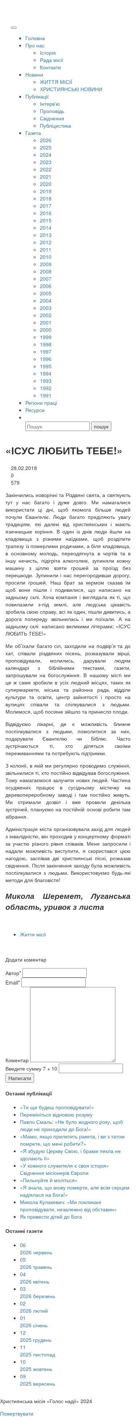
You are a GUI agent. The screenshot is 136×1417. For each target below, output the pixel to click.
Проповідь (52, 110)
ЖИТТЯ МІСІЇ (56, 81)
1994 (45, 373)
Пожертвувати (16, 1413)
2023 (45, 162)
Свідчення (52, 118)
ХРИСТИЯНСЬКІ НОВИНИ (71, 89)
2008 (45, 271)
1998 (45, 344)
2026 (45, 140)
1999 (45, 337)
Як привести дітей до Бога (51, 1216)
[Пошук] (28, 417)
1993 (45, 380)
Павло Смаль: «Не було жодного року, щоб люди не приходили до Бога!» (71, 1125)
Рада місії (51, 59)
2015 (45, 220)
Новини (34, 74)
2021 (45, 176)
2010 (45, 256)
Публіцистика (55, 125)
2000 (45, 329)
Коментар (17, 1060)
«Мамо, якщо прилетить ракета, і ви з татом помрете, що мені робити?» (72, 1140)
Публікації (37, 96)
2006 (45, 286)
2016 (45, 213)
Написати (19, 1078)
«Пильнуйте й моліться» (49, 1180)
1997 (45, 351)
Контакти (50, 67)
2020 (45, 183)
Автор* (13, 973)
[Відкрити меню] (14, 28)
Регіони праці (41, 402)
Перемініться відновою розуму (56, 1114)
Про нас (35, 45)
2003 (45, 307)
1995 (45, 366)
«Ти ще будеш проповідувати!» (57, 1107)
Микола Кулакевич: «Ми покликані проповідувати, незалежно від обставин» (68, 1205)
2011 (45, 249)
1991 (45, 395)
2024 (45, 154)
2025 (45, 147)
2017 (45, 205)
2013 (45, 234)
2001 (45, 322)
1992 (45, 388)
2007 (45, 278)
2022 (45, 169)
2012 (45, 242)
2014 (45, 227)
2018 (45, 198)
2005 (45, 293)
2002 (45, 315)
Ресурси (35, 410)
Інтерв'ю (50, 103)
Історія (48, 52)
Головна (35, 38)
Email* (12, 982)
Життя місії (33, 934)
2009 (45, 264)
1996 (45, 358)
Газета (33, 132)
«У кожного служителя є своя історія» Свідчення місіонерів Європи (64, 1169)
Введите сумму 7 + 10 (31, 1068)
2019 (45, 191)
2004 (45, 300)
